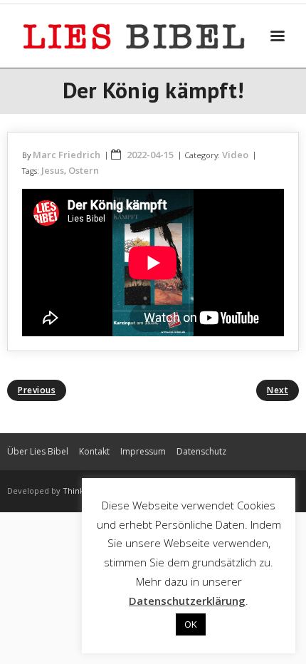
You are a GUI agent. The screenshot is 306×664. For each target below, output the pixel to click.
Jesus (52, 170)
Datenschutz (201, 451)
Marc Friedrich (66, 154)
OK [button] (190, 624)
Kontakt (94, 451)
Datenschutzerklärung (187, 600)
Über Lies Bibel (37, 451)
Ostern (83, 170)
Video (235, 154)
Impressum (143, 451)
